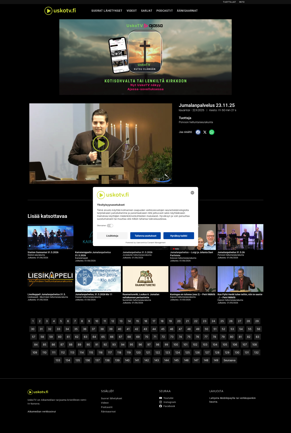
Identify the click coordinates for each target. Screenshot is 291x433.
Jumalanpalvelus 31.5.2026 (137, 252)
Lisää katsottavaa (47, 216)
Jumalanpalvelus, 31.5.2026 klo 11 (93, 294)
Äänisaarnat (187, 10)
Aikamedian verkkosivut (42, 411)
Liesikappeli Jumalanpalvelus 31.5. (47, 294)
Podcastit (164, 10)
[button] (101, 143)
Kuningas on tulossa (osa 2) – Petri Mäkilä (192, 294)
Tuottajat (229, 2)
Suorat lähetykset (106, 10)
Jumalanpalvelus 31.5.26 (231, 252)
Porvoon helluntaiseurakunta (196, 122)
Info (242, 2)
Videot (132, 10)
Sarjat (146, 10)
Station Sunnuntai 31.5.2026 (43, 252)
